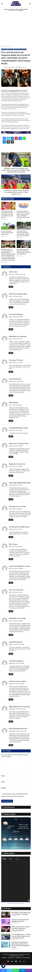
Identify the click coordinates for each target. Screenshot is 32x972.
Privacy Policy (26, 957)
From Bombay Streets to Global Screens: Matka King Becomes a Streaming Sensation (21, 936)
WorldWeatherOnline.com (16, 848)
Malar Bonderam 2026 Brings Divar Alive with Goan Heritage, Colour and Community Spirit (24, 252)
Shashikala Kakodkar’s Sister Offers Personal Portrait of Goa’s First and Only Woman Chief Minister (7, 214)
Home (3, 46)
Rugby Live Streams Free (17, 464)
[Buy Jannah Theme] (16, 10)
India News (10, 49)
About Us (4, 957)
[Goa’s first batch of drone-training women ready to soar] (8, 226)
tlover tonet (13, 272)
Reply (10, 287)
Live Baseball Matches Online (18, 428)
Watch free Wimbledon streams (19, 566)
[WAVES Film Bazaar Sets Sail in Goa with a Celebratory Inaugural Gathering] (5, 929)
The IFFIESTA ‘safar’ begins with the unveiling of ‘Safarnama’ (20, 913)
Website (3, 788)
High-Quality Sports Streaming (19, 706)
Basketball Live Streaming (17, 336)
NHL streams (13, 544)
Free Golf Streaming (16, 314)
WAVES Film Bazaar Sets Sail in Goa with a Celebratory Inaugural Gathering (20, 928)
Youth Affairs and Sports (20, 49)
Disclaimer (18, 957)
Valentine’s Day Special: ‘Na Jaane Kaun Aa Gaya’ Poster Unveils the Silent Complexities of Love (20, 944)
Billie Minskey (13, 402)
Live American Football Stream (19, 527)
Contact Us (11, 957)
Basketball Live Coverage (17, 618)
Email (3, 782)
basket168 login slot (16, 642)
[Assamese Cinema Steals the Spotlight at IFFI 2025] (5, 922)
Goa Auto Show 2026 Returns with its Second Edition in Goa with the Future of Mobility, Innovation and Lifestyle (23, 214)
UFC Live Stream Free (16, 590)
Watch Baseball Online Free (18, 729)
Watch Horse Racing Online (18, 294)
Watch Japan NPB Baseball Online (20, 483)
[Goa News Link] (15, 3)
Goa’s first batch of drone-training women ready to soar (7, 232)
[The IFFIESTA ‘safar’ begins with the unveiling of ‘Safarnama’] (5, 915)
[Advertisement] (16, 29)
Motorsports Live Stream (17, 506)
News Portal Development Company (19, 955)
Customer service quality (17, 681)
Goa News (8, 46)
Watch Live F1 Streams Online (19, 443)
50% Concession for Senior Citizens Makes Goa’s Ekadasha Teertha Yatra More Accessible (23, 233)
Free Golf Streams (15, 379)
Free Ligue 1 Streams (16, 360)
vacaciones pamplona (16, 661)
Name (3, 776)
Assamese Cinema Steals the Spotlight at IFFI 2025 (20, 920)
